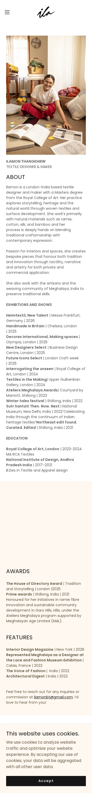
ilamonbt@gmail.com (53, 697)
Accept (45, 780)
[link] (46, 12)
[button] (8, 12)
